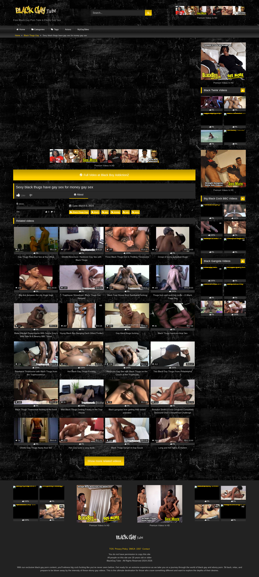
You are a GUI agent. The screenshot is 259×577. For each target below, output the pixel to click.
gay (106, 212)
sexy (137, 212)
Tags (56, 29)
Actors (68, 29)
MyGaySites (83, 29)
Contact (146, 549)
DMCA (132, 549)
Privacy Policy (121, 549)
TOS (111, 549)
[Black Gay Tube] (35, 10)
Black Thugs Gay (31, 35)
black (96, 212)
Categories (39, 29)
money (117, 212)
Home (22, 29)
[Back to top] (249, 568)
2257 (138, 549)
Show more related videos (104, 461)
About (80, 194)
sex (127, 212)
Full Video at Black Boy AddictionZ (106, 175)
